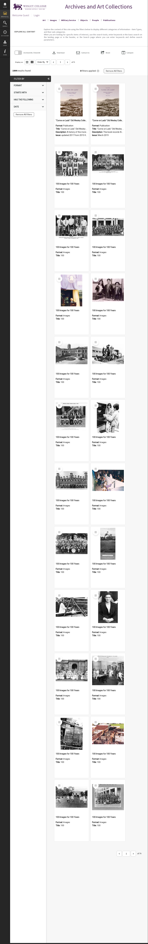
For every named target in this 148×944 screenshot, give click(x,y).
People (95, 20)
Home (5, 7)
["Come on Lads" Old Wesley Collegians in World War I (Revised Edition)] (108, 100)
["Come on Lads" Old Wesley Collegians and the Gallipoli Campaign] (72, 100)
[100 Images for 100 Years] (72, 164)
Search (4, 26)
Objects (84, 20)
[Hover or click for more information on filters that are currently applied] (98, 70)
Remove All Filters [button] (114, 71)
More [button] (5, 55)
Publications (109, 20)
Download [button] (58, 52)
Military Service (68, 20)
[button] (83, 53)
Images (53, 20)
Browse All (5, 17)
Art (44, 20)
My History (5, 36)
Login (5, 45)
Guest (26, 15)
